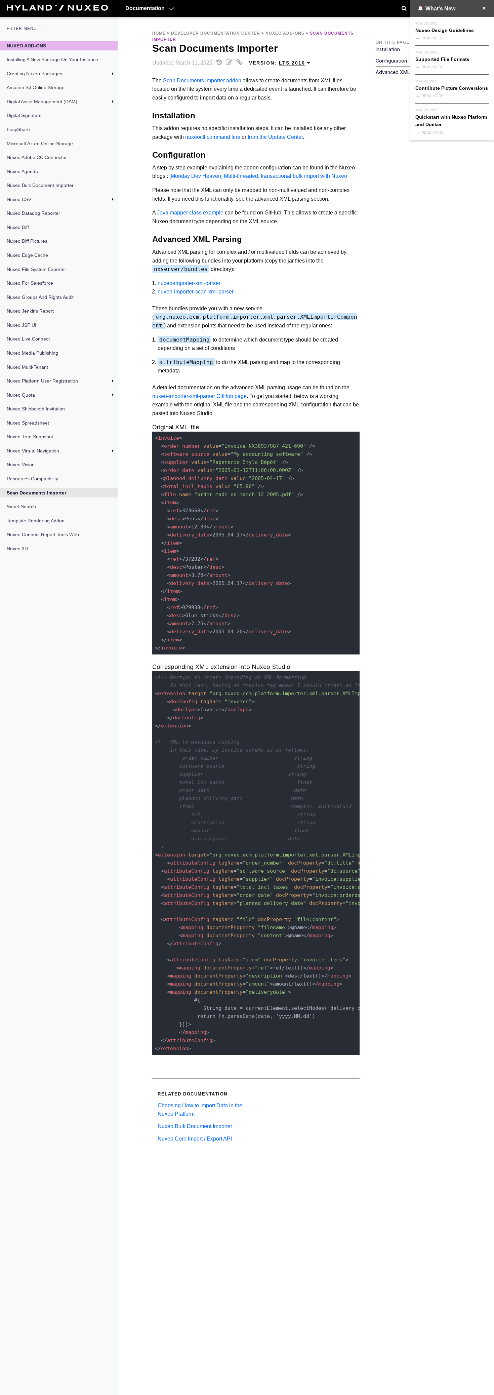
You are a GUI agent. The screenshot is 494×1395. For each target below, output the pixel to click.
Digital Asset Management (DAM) (42, 101)
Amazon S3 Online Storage (36, 87)
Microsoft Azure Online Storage (40, 143)
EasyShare (18, 129)
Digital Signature (24, 115)
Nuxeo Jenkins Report (30, 311)
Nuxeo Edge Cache (27, 255)
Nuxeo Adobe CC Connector (37, 157)
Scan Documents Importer (36, 492)
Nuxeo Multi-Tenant (27, 367)
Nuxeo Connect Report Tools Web (43, 534)
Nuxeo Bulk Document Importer (40, 185)
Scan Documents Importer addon (202, 80)
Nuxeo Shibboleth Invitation (36, 408)
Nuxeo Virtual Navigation (33, 450)
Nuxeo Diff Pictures (27, 241)
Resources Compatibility (32, 478)
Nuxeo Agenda (22, 171)
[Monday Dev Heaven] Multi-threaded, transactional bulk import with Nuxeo (258, 176)
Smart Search (21, 506)
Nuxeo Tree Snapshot (30, 436)
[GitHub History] (219, 63)
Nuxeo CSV (19, 199)
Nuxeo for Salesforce (30, 283)
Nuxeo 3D (17, 548)
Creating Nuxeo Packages (34, 73)
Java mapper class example (190, 212)
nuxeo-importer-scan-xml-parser (196, 291)
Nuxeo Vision (21, 464)
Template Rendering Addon (36, 520)
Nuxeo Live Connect (28, 339)
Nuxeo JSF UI (21, 325)
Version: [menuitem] (277, 63)
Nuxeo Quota (21, 395)
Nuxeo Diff (18, 227)
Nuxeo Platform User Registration (42, 381)
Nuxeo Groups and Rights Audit (40, 297)
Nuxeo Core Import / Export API (195, 1139)
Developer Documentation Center (215, 33)
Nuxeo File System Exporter (36, 269)
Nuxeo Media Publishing (32, 353)
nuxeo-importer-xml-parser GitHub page (199, 396)
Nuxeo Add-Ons (26, 45)
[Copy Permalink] (240, 63)
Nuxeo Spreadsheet (28, 423)
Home (159, 33)
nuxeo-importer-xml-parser (189, 283)
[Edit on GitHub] (230, 63)
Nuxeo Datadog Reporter (33, 213)
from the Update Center (275, 137)
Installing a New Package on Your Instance (52, 59)
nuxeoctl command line (212, 137)
